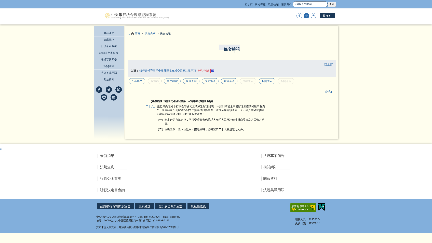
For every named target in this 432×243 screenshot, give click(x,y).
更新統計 (144, 206)
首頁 (137, 33)
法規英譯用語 (109, 72)
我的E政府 (321, 207)
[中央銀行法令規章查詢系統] (136, 15)
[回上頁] (328, 64)
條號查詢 (191, 81)
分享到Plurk (118, 89)
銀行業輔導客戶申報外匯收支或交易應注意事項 (167, 70)
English (327, 15)
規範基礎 (229, 81)
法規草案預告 (109, 59)
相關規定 (267, 81)
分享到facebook (99, 89)
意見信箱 (273, 4)
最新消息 (108, 33)
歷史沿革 (210, 81)
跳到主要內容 (8, 1)
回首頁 (249, 4)
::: (241, 4)
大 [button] (313, 15)
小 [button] (299, 15)
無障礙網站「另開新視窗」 (303, 207)
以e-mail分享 (114, 97)
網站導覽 (260, 4)
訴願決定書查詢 (108, 52)
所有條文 (137, 81)
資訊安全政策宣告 (170, 206)
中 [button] (306, 15)
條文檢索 (172, 81)
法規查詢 (108, 39)
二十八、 (153, 106)
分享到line (104, 97)
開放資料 (286, 4)
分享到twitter (109, 89)
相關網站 (108, 66)
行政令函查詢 (109, 46)
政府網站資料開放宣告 (115, 206)
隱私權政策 (198, 206)
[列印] (328, 91)
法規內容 (150, 33)
